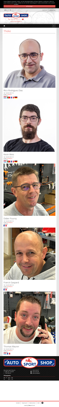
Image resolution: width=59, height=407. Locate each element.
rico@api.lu (9, 94)
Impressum (52, 10)
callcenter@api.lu (16, 21)
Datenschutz (32, 403)
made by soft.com (29, 405)
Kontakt (44, 10)
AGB (38, 403)
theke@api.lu (10, 222)
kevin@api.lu (9, 158)
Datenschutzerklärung (9, 4)
